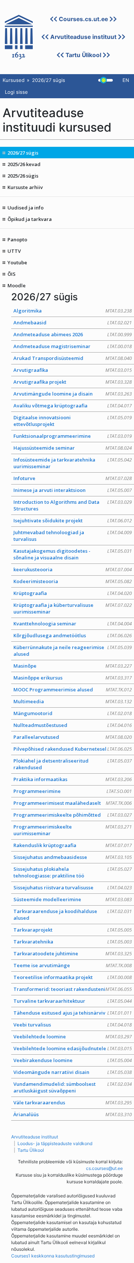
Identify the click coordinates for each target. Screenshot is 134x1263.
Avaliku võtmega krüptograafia (72, 405)
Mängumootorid (72, 713)
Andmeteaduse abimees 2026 (72, 334)
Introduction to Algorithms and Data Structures (72, 505)
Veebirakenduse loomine (72, 1060)
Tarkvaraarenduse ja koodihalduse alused (72, 914)
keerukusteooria (72, 569)
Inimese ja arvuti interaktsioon (72, 490)
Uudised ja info (25, 207)
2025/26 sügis (22, 175)
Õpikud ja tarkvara (29, 219)
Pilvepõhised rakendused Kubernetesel (72, 748)
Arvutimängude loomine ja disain (72, 393)
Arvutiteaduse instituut (83, 36)
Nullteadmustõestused (72, 725)
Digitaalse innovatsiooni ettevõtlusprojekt (72, 420)
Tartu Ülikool (83, 55)
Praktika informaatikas (72, 779)
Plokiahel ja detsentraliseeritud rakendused (72, 764)
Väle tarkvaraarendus (72, 1102)
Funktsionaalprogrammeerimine (72, 436)
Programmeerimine (72, 791)
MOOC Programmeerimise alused (72, 689)
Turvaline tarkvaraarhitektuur (72, 1001)
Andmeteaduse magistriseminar (72, 346)
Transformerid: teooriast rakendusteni (72, 989)
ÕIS (11, 274)
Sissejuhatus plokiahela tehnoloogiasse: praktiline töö (72, 872)
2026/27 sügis (22, 152)
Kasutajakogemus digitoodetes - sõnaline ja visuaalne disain (72, 554)
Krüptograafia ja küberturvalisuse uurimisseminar (72, 608)
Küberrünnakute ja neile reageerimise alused (72, 650)
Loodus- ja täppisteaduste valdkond (54, 1143)
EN (125, 80)
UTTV (14, 251)
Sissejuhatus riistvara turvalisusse (72, 887)
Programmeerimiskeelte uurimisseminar (72, 830)
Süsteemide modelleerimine (72, 899)
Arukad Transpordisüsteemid (72, 358)
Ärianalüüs (72, 1114)
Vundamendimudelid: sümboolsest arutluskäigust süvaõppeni (72, 1087)
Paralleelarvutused (72, 737)
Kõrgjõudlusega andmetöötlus (72, 635)
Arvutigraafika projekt (72, 381)
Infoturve (72, 478)
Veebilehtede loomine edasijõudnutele (72, 1048)
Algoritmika (72, 310)
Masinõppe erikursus (72, 677)
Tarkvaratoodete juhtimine (72, 953)
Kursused (14, 80)
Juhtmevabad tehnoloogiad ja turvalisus (72, 535)
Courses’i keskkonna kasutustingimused (53, 1256)
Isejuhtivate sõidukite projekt (72, 520)
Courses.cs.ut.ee (83, 19)
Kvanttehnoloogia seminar (72, 623)
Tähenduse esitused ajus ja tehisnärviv (72, 1012)
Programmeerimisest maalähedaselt (72, 803)
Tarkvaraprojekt (72, 929)
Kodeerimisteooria (72, 581)
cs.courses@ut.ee (104, 1168)
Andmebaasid (72, 322)
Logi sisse (16, 92)
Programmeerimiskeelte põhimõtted (72, 814)
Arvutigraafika (72, 370)
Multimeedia (72, 701)
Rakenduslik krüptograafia (72, 845)
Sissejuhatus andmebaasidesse (72, 857)
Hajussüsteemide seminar (72, 447)
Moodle (16, 285)
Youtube (17, 262)
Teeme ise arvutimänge (72, 965)
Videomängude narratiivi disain (72, 1072)
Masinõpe (72, 665)
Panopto (17, 239)
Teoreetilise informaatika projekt (72, 977)
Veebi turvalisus (72, 1024)
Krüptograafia (72, 593)
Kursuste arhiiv (25, 187)
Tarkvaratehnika (72, 941)
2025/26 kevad (24, 164)
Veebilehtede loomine (72, 1036)
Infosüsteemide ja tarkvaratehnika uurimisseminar (72, 463)
